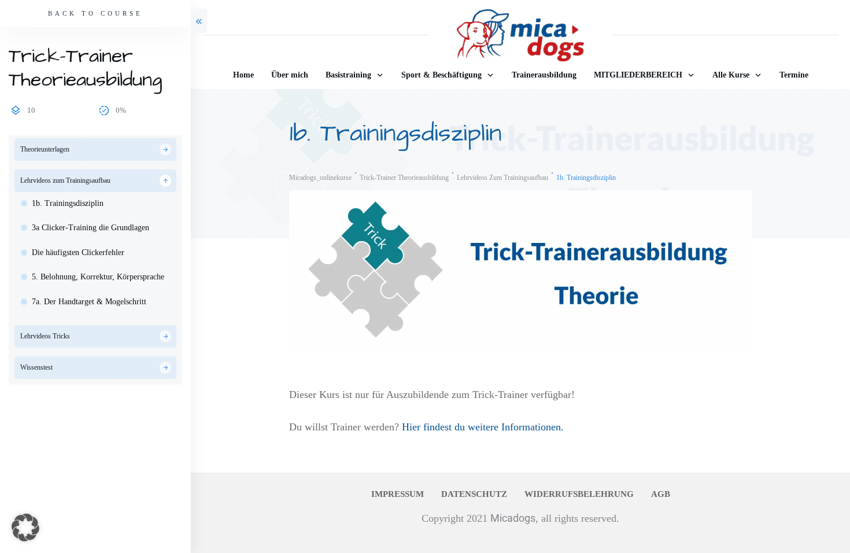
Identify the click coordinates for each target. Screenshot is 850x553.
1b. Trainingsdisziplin (68, 203)
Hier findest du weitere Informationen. (483, 427)
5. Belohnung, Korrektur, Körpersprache (98, 276)
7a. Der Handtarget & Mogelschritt (89, 301)
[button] (25, 527)
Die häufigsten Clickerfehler (78, 252)
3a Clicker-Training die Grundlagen (90, 227)
